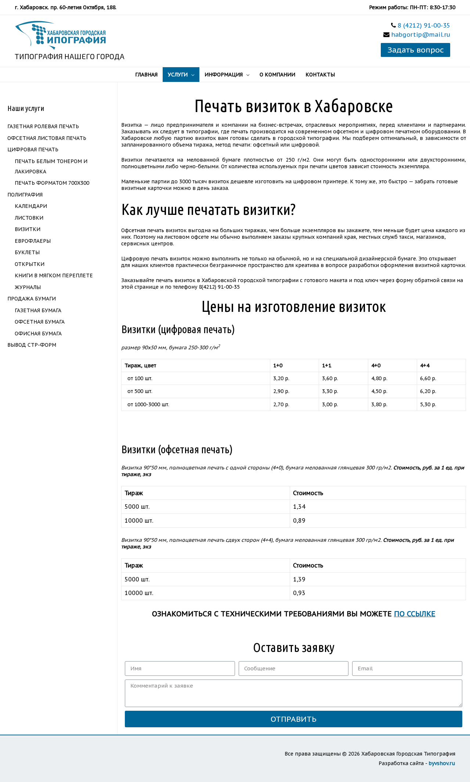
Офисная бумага (38, 333)
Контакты (320, 74)
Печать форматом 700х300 (52, 183)
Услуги (178, 74)
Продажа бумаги (31, 298)
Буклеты (27, 252)
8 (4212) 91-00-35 (424, 25)
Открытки (29, 264)
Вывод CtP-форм (31, 345)
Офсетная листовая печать (46, 138)
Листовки (29, 218)
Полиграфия (25, 194)
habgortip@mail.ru (420, 34)
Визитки (27, 229)
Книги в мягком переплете (54, 275)
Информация (224, 74)
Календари (31, 206)
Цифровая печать (32, 149)
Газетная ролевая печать (43, 126)
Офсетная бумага (40, 321)
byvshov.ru (442, 763)
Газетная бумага (38, 310)
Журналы (28, 287)
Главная (146, 74)
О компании (277, 74)
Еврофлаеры (33, 241)
